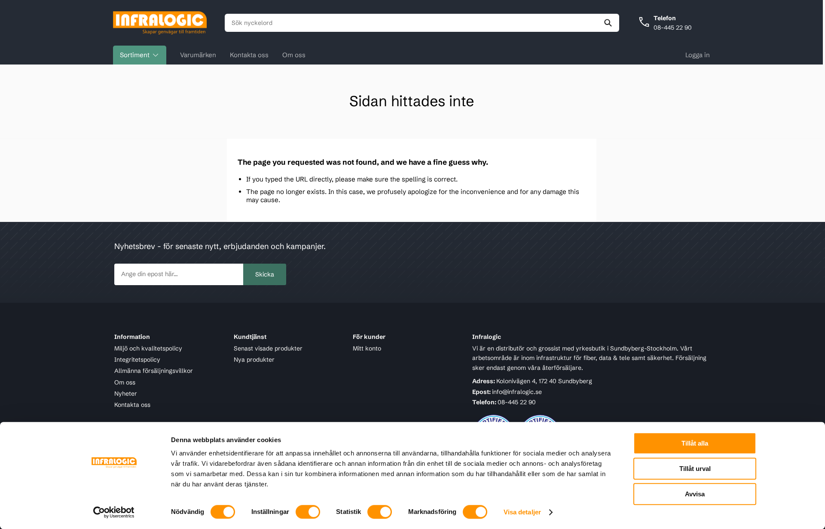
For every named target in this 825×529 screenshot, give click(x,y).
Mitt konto (367, 348)
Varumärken (198, 55)
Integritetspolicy (137, 359)
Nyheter (125, 393)
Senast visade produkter (268, 348)
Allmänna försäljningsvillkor (153, 371)
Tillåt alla (694, 443)
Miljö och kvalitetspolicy (148, 348)
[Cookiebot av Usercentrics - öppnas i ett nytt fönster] (114, 512)
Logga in (697, 55)
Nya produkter (254, 359)
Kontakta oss (249, 55)
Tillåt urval (695, 468)
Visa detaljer (522, 512)
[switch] (308, 512)
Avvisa (695, 494)
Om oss (294, 55)
